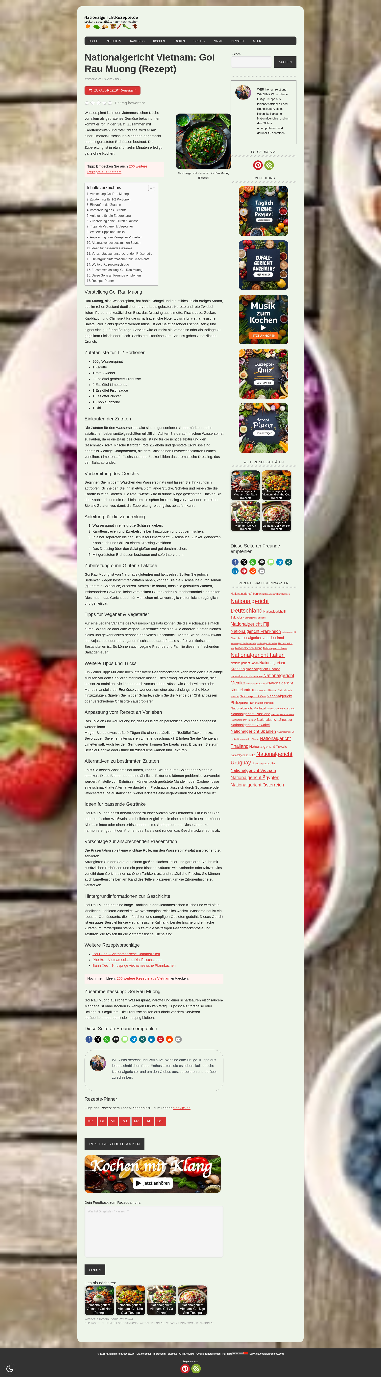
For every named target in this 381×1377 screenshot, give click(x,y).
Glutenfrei (109, 1323)
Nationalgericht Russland (250, 714)
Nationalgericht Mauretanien (247, 676)
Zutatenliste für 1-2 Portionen (110, 199)
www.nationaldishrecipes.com (267, 1353)
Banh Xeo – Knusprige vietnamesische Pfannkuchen (134, 965)
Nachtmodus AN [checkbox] (9, 1369)
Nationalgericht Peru (253, 696)
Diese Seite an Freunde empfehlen (116, 275)
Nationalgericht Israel (275, 648)
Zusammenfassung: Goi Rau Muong (117, 270)
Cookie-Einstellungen (208, 1353)
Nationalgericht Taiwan (248, 739)
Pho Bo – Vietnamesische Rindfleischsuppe (127, 960)
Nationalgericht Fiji (250, 624)
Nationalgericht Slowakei (250, 725)
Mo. (91, 1121)
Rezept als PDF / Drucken (114, 1144)
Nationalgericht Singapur (274, 719)
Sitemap (172, 1353)
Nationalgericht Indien (267, 643)
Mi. (113, 1121)
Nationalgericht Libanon (263, 669)
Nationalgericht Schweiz (282, 714)
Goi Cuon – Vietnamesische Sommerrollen (126, 954)
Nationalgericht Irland (248, 648)
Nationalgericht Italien (258, 655)
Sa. (148, 1121)
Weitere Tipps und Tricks (107, 232)
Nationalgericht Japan (245, 663)
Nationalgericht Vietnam (116, 1319)
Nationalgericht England (254, 618)
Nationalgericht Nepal (256, 683)
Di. (102, 1121)
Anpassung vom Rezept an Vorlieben (116, 237)
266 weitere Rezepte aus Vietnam (143, 978)
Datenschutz (144, 1353)
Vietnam (181, 1323)
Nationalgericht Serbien (243, 720)
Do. (125, 1121)
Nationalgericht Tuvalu (268, 746)
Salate (160, 1323)
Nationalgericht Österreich (257, 784)
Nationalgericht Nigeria (264, 690)
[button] (89, 1039)
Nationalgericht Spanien (253, 731)
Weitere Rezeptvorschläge (110, 264)
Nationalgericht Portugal (248, 708)
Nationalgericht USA (263, 763)
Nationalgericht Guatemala (243, 643)
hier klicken (181, 1108)
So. (160, 1121)
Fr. (137, 1121)
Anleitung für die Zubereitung (110, 215)
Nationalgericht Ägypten (255, 777)
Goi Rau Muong (128, 1323)
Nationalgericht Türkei (243, 755)
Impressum (159, 1353)
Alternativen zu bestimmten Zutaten (116, 242)
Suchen (236, 54)
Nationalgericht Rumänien (281, 708)
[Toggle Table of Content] (149, 187)
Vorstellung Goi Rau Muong (109, 194)
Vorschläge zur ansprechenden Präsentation (123, 253)
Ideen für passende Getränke (111, 248)
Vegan (170, 1323)
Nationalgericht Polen (262, 703)
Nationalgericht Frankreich (256, 631)
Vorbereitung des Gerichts (108, 210)
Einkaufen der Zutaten (105, 204)
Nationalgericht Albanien (246, 593)
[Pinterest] (258, 165)
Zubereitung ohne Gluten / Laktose (114, 221)
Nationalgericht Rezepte (111, 21)
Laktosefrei (147, 1323)
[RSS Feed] (269, 165)
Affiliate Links (186, 1353)
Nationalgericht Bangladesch (276, 594)
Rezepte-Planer (103, 280)
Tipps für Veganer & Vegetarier (111, 226)
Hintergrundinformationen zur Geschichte (120, 259)
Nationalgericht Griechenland (261, 638)
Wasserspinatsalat (201, 1323)
